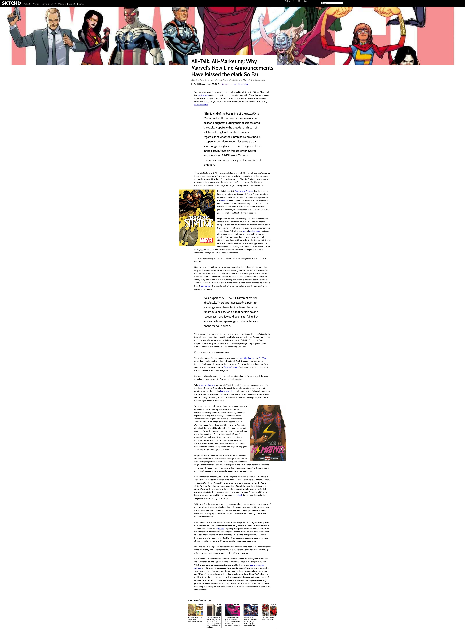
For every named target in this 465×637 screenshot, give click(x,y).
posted (252, 231)
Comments (226, 84)
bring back (238, 495)
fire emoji (224, 200)
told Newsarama (201, 104)
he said (221, 528)
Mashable (243, 358)
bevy (245, 231)
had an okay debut (228, 391)
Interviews (45, 4)
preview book (203, 95)
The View (263, 358)
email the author (241, 84)
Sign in (81, 4)
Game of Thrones (231, 367)
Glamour (251, 358)
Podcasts (27, 4)
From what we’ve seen (244, 191)
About (53, 4)
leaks (258, 231)
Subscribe (72, 4)
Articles (36, 4)
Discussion (62, 4)
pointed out (205, 286)
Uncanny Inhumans (207, 385)
